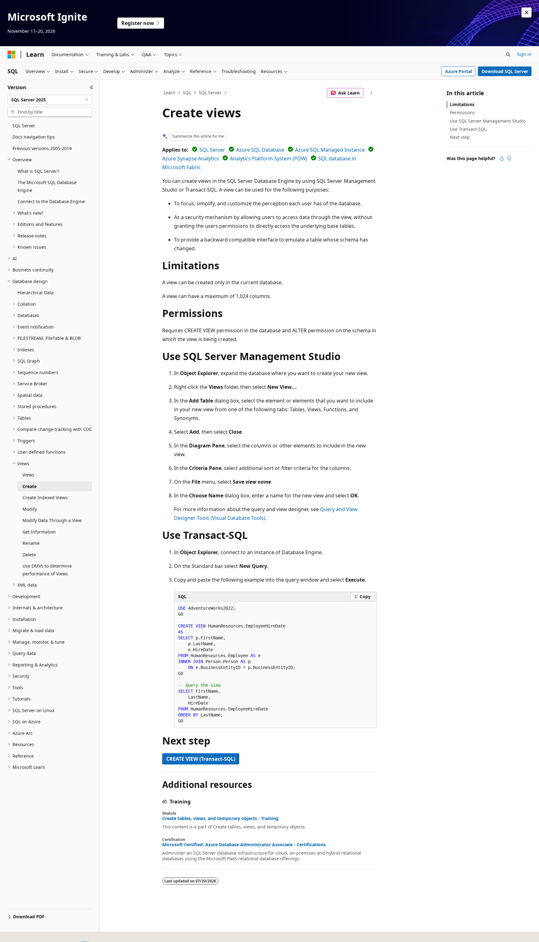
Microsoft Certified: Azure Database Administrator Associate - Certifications (244, 844)
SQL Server (210, 92)
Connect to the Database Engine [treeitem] (51, 201)
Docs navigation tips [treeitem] (33, 137)
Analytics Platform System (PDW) (268, 158)
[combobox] (49, 100)
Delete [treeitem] (29, 555)
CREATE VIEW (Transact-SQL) (200, 758)
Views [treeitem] (28, 475)
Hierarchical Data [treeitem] (35, 292)
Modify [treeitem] (29, 509)
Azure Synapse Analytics (190, 158)
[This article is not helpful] (509, 158)
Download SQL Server (505, 71)
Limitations (462, 104)
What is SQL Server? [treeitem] (38, 171)
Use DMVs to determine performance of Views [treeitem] (47, 570)
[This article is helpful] (501, 158)
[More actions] (371, 93)
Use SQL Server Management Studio (488, 121)
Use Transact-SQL (468, 129)
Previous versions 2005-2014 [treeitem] (42, 148)
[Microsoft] (11, 55)
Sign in (524, 54)
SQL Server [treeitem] (23, 126)
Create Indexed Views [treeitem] (45, 497)
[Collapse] (91, 87)
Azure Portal (458, 71)
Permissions (462, 112)
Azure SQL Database (260, 149)
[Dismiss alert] (527, 12)
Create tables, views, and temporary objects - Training (220, 818)
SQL (187, 92)
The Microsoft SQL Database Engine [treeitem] (46, 186)
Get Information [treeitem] (39, 532)
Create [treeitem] (29, 486)
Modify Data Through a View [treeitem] (52, 520)
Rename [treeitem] (31, 543)
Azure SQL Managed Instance (330, 149)
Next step (460, 137)
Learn (169, 92)
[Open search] (508, 54)
